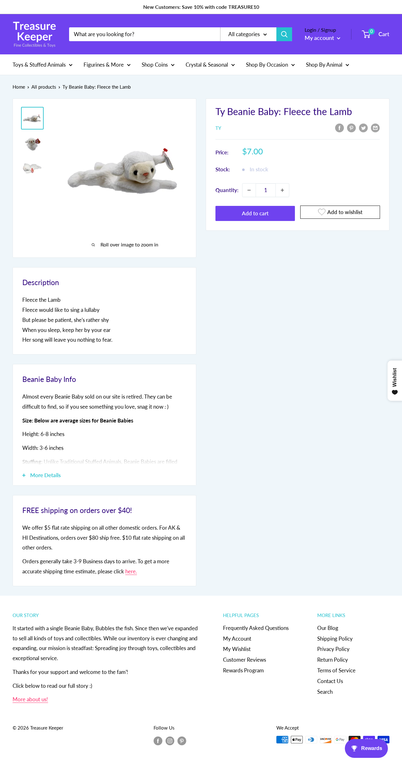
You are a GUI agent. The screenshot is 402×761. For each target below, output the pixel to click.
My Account (237, 638)
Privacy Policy (333, 649)
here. (131, 571)
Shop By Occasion (267, 64)
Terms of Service (336, 670)
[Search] (284, 34)
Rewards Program (243, 670)
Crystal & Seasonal (207, 64)
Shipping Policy (335, 638)
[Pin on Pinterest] (351, 127)
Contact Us (330, 681)
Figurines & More (104, 64)
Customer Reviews (244, 659)
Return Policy (332, 659)
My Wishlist (237, 649)
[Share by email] (375, 127)
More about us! (30, 699)
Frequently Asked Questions (256, 628)
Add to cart (255, 213)
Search (325, 691)
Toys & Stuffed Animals (39, 64)
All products (43, 87)
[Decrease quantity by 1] (249, 190)
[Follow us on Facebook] (158, 740)
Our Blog (327, 628)
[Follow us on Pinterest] (181, 740)
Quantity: (226, 190)
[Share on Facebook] (339, 127)
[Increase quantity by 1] (282, 190)
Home (19, 87)
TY (218, 128)
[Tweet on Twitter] (363, 127)
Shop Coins (155, 64)
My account (320, 37)
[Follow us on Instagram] (170, 740)
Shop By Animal (324, 64)
